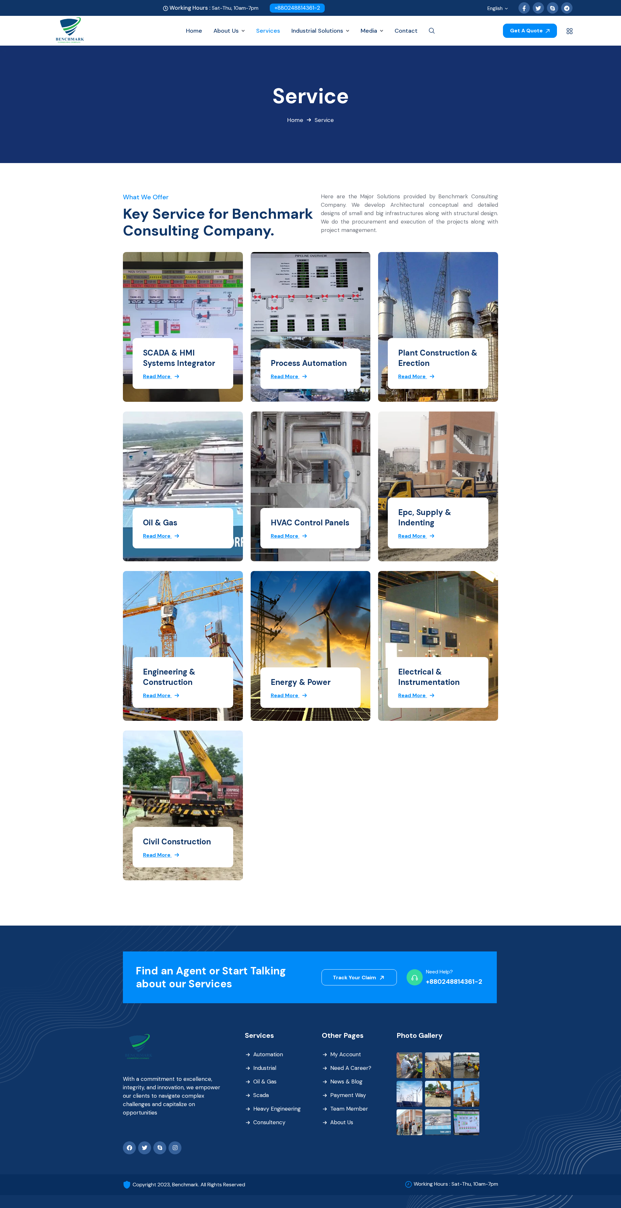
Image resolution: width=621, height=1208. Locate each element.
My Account (345, 1054)
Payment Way (348, 1095)
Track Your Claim (355, 977)
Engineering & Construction (169, 677)
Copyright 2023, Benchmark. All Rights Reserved (189, 1184)
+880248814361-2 (297, 7)
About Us (341, 1122)
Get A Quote (527, 30)
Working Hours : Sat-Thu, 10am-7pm (456, 1184)
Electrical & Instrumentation (429, 677)
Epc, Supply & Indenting (424, 517)
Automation (268, 1054)
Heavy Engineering (277, 1108)
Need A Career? (350, 1067)
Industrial (264, 1067)
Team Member (349, 1108)
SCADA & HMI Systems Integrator (179, 358)
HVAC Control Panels (310, 523)
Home (295, 120)
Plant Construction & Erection (437, 358)
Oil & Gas (160, 523)
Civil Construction (177, 842)
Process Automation (309, 363)
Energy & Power (301, 682)
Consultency (269, 1122)
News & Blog (346, 1081)
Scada (261, 1095)
